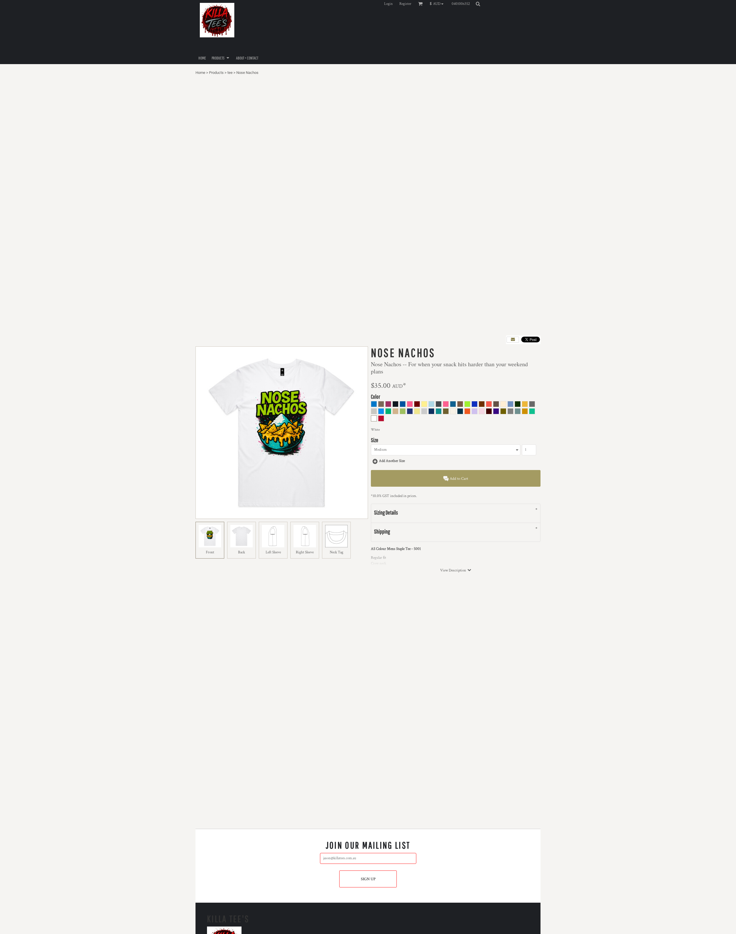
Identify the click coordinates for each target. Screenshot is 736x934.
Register (405, 3)
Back (241, 552)
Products (216, 72)
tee (230, 72)
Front (210, 552)
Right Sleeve (305, 552)
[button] (438, 4)
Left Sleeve (273, 552)
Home (200, 72)
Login (388, 3)
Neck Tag (336, 552)
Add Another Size (392, 461)
